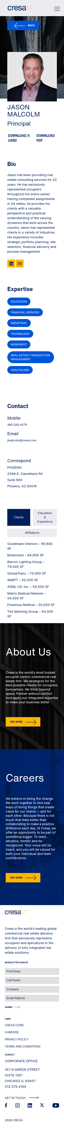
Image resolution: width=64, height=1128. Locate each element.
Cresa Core (14, 1025)
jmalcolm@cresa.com (21, 440)
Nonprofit (19, 344)
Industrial (19, 323)
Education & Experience (45, 517)
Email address (9, 996)
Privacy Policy (16, 1039)
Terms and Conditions (23, 1046)
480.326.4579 (17, 425)
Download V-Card (19, 137)
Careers (12, 1032)
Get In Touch (15, 1098)
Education (19, 301)
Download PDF (45, 137)
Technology (20, 334)
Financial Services (25, 312)
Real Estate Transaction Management (30, 357)
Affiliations (32, 533)
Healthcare (20, 370)
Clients (18, 517)
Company (6, 987)
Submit (9, 1007)
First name (7, 969)
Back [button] (31, 25)
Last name (7, 978)
